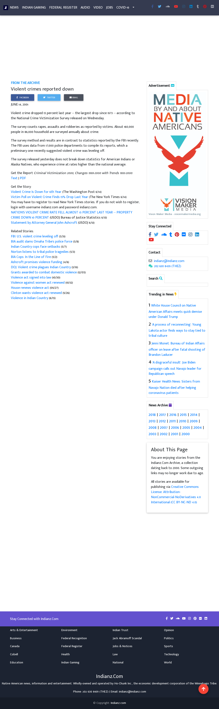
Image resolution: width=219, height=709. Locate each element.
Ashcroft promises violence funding (37, 262)
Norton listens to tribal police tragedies (40, 252)
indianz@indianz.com (169, 261)
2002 (163, 434)
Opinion (169, 630)
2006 (175, 427)
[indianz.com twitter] (159, 7)
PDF (23, 178)
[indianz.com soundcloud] (168, 7)
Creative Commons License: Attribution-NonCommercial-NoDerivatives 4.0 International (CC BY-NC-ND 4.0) (176, 494)
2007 (164, 427)
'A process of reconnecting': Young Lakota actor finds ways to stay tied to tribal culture (177, 330)
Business (16, 638)
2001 (174, 434)
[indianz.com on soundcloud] (164, 235)
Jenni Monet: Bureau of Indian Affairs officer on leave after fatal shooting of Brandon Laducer (177, 349)
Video (98, 7)
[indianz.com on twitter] (156, 235)
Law (115, 654)
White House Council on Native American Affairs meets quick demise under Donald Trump (175, 311)
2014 (193, 414)
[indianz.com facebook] (152, 7)
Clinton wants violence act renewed (36, 293)
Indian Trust (120, 630)
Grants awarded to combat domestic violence (44, 272)
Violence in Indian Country (29, 298)
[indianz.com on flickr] (212, 7)
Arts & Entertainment (24, 630)
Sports (168, 646)
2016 (172, 414)
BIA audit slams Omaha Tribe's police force (41, 241)
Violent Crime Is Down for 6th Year (36, 192)
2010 (182, 421)
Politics (169, 638)
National (118, 662)
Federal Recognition (74, 638)
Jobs (109, 7)
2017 (162, 414)
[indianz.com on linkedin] (197, 235)
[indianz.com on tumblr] (198, 7)
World (168, 662)
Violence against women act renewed (38, 283)
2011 (172, 421)
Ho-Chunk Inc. (123, 683)
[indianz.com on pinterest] (177, 235)
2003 (152, 434)
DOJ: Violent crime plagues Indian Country (41, 267)
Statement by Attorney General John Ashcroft (44, 223)
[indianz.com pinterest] (204, 7)
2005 (186, 427)
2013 (152, 421)
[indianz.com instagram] (184, 7)
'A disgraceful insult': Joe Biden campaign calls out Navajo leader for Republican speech (175, 368)
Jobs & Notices (122, 646)
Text (14, 178)
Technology (171, 654)
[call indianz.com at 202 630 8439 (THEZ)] (150, 266)
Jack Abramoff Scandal (127, 638)
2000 (186, 434)
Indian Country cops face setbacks (36, 247)
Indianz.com (118, 703)
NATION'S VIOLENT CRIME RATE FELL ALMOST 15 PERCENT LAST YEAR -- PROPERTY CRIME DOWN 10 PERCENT (71, 215)
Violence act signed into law (31, 277)
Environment (69, 630)
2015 (183, 414)
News (14, 7)
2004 (198, 427)
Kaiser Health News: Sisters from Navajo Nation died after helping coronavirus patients (174, 387)
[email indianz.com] (150, 261)
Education (16, 662)
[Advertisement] (109, 49)
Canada (14, 646)
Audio (85, 7)
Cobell (14, 654)
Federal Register (63, 7)
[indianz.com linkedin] (191, 7)
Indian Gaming (34, 7)
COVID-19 (122, 7)
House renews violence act (30, 288)
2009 (194, 421)
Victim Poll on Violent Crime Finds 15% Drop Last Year (50, 197)
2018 (152, 414)
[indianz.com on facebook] (150, 235)
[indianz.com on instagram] (190, 235)
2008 (153, 427)
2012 (162, 421)
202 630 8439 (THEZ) (167, 266)
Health (65, 654)
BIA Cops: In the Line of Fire (31, 257)
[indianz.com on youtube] (176, 7)
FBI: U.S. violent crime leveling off (34, 236)
